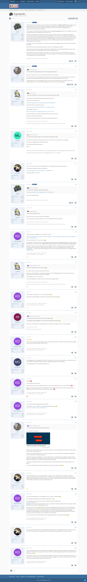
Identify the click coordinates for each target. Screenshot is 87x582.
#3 (76, 89)
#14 (76, 378)
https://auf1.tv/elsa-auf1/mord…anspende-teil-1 (36, 407)
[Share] (77, 18)
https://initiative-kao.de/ (31, 502)
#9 (76, 262)
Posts (12, 38)
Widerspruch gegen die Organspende (36, 445)
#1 (76, 22)
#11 (76, 312)
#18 (76, 494)
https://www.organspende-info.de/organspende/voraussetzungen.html (40, 102)
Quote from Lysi (32, 93)
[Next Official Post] (72, 61)
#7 (76, 207)
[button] (61, 1)
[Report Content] (70, 61)
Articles (13, 36)
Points (13, 35)
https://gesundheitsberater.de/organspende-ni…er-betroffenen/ (39, 170)
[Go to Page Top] (85, 580)
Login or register (69, 1)
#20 (76, 548)
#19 (76, 527)
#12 (76, 337)
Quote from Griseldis (33, 187)
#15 (76, 401)
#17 (76, 473)
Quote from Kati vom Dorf (34, 265)
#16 (76, 422)
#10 (76, 292)
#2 (76, 66)
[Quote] (75, 61)
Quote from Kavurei (33, 134)
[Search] (76, 1)
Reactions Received (15, 34)
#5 (76, 163)
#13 (76, 357)
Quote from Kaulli (32, 69)
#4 (76, 131)
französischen (29, 248)
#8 (76, 231)
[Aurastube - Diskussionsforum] (43, 6)
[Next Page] (13, 18)
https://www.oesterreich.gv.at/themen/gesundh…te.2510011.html (39, 111)
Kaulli (16, 15)
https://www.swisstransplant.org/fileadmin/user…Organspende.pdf (40, 107)
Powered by (44, 580)
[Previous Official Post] (70, 84)
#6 (76, 184)
